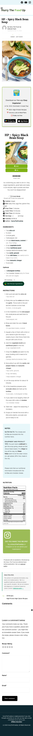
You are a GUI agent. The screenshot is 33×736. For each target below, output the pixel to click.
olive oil (12, 230)
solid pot (22, 444)
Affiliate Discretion (16, 721)
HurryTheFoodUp (17, 221)
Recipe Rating (7, 644)
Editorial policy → (18, 588)
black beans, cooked (18, 240)
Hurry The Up (13, 10)
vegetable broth (15, 245)
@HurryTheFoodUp (17, 544)
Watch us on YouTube (25, 2)
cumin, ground (14, 253)
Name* (4, 675)
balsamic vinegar (16, 260)
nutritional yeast (15, 248)
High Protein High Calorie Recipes (17, 598)
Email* (4, 685)
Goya (23, 449)
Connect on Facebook (22, 2)
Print (17, 166)
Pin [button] (17, 170)
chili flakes (13, 255)
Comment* (6, 653)
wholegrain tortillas (13, 271)
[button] (13, 176)
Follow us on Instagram (30, 2)
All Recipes (10, 596)
